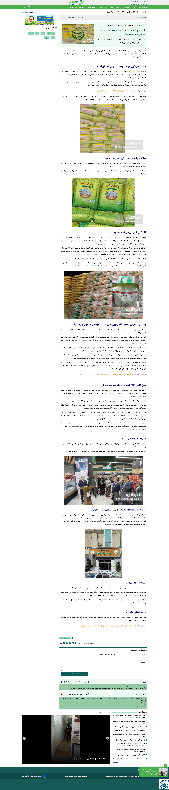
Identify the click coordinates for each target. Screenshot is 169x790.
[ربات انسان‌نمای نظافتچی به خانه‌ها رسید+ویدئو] (66, 739)
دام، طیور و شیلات (114, 7)
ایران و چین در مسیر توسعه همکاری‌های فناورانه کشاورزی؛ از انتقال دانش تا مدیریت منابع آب (149, 771)
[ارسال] (64, 643)
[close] (165, 765)
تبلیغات (134, 1)
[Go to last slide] (107, 738)
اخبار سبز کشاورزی (119, 776)
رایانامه (143, 662)
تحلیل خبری (137, 7)
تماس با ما (139, 1)
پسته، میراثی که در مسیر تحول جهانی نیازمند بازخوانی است (129, 759)
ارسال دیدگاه (74, 674)
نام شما (143, 654)
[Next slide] (24, 738)
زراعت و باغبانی (126, 7)
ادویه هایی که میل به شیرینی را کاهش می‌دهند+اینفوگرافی (129, 731)
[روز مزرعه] (39, 20)
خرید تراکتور (51, 33)
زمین (53, 38)
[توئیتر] (131, 4)
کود (37, 33)
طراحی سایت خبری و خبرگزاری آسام (31, 776)
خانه (143, 7)
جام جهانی (73, 7)
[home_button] (145, 18)
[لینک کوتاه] (67, 643)
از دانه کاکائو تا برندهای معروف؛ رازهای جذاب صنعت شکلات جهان (129, 735)
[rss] (139, 4)
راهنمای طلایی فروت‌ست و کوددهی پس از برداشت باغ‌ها (123, 12)
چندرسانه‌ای (103, 712)
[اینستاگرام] (134, 4)
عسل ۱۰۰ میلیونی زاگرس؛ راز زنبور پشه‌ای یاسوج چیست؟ (130, 727)
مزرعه (46, 38)
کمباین (30, 33)
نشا (43, 33)
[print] (61, 643)
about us (144, 4)
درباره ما (145, 1)
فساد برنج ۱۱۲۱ (65, 638)
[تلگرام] (136, 4)
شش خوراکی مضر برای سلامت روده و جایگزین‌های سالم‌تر (129, 755)
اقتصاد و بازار (102, 7)
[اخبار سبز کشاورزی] (76, 2)
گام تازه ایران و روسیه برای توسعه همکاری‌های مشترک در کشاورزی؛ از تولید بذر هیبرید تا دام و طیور (130, 745)
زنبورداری (82, 7)
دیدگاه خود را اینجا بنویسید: (106, 654)
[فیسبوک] (70, 643)
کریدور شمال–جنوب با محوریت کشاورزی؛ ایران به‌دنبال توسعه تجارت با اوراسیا (129, 722)
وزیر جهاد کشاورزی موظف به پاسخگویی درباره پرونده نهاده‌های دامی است (131, 750)
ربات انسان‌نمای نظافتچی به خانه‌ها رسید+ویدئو (88, 758)
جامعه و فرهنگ (92, 7)
